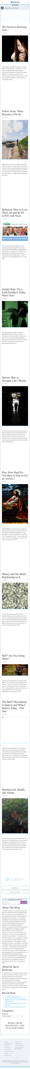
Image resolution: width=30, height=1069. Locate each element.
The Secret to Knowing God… (12, 996)
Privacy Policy (18, 1041)
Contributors (7, 1049)
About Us (6, 1041)
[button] (28, 2)
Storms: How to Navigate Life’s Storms (15, 1007)
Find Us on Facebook (9, 1051)
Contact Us (6, 1045)
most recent (15, 891)
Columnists (7, 1047)
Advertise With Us (8, 1043)
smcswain (5, 32)
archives (15, 887)
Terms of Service (19, 1043)
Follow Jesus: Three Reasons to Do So (15, 998)
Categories (5, 1014)
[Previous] (23, 879)
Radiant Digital (7, 1055)
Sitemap (6, 1053)
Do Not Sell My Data (19, 1045)
